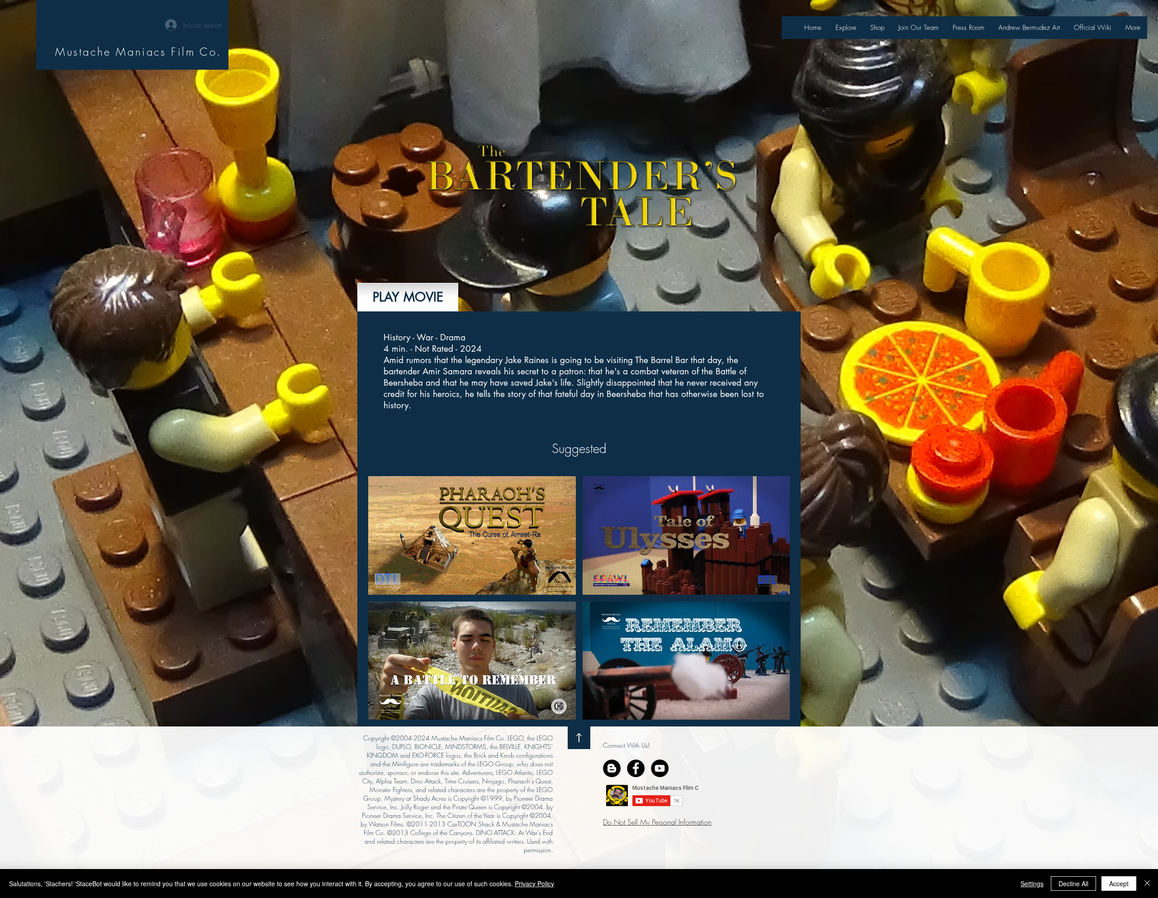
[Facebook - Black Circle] (636, 768)
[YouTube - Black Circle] (660, 768)
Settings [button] (1032, 883)
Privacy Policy (534, 883)
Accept (1119, 883)
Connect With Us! (626, 745)
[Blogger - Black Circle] (612, 768)
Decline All (1073, 883)
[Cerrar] (1147, 883)
